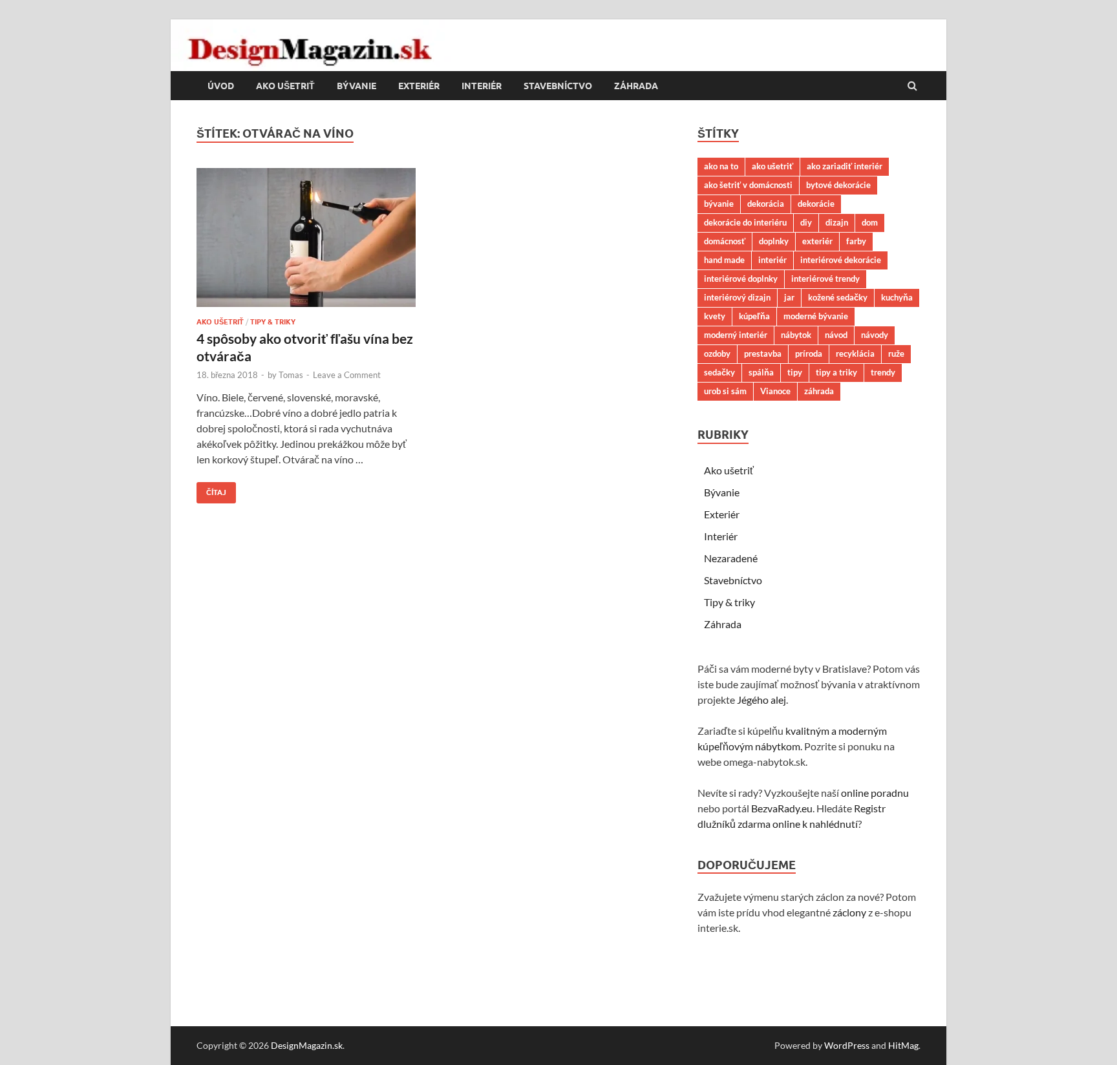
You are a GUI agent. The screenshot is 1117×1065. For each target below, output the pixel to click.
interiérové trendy (825, 278)
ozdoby (717, 353)
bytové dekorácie (838, 185)
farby (856, 241)
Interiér (482, 86)
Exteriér (419, 86)
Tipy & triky (272, 321)
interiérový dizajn (737, 297)
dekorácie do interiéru (745, 222)
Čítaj (211, 489)
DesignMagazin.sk (307, 1045)
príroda (808, 353)
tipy (794, 372)
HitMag (903, 1045)
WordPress (846, 1045)
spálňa (761, 372)
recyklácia (855, 353)
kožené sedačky (837, 297)
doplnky (774, 241)
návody (874, 335)
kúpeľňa (754, 316)
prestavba (763, 353)
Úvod (220, 86)
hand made (724, 260)
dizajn (836, 222)
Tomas (291, 375)
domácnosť (724, 241)
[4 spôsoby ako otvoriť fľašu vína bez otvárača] (309, 242)
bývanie (719, 203)
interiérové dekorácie (840, 260)
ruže (896, 353)
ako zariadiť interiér (844, 166)
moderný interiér (735, 335)
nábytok (796, 335)
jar (789, 297)
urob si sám (725, 391)
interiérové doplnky (741, 278)
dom (870, 222)
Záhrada (636, 86)
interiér (772, 260)
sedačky (719, 372)
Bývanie (356, 86)
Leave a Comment (347, 375)
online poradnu (875, 792)
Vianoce (775, 391)
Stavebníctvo (558, 86)
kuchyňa (897, 297)
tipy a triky (836, 372)
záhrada (819, 391)
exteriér (817, 241)
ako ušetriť (772, 166)
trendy (883, 372)
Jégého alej (761, 699)
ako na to (721, 166)
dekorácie (816, 203)
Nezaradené (731, 558)
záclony (849, 912)
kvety (714, 316)
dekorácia (765, 203)
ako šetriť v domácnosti (748, 185)
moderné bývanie (815, 316)
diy (806, 222)
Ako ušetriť (285, 86)
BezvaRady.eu (782, 808)
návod (836, 335)
